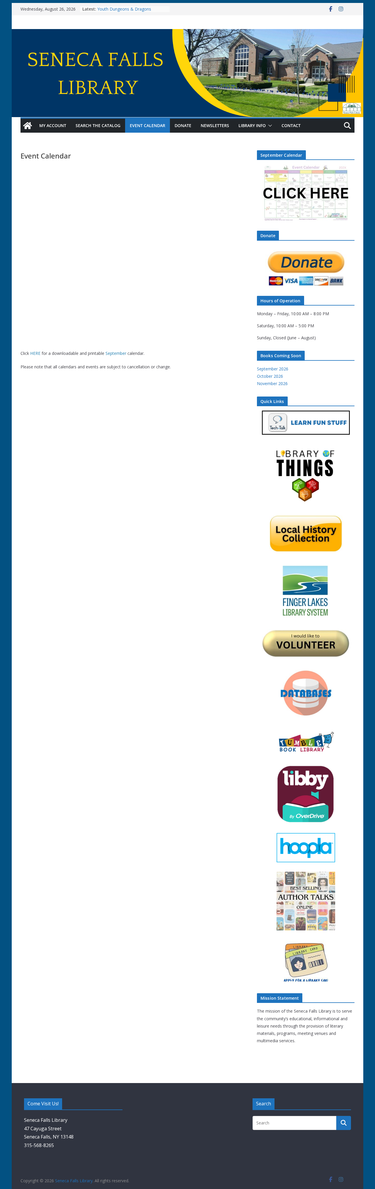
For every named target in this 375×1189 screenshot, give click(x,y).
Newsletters (215, 125)
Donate (183, 125)
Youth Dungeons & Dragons (124, 9)
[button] (269, 126)
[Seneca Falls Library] (187, 33)
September (115, 353)
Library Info (252, 125)
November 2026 (272, 383)
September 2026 (272, 369)
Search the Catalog (98, 125)
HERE (35, 353)
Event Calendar (147, 125)
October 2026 (270, 376)
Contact (291, 125)
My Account (52, 125)
